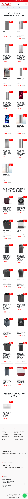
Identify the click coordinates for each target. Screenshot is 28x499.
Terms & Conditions (11, 495)
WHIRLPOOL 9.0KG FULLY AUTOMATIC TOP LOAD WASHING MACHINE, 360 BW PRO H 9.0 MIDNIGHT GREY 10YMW (7, 331)
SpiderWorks (16, 497)
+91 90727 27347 (6, 465)
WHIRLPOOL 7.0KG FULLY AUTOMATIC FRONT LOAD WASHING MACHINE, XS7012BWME (21, 331)
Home (3, 431)
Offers (3, 438)
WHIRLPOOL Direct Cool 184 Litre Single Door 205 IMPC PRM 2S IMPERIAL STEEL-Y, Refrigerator (21, 34)
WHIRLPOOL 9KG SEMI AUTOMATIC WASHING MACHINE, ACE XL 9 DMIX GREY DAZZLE (21, 306)
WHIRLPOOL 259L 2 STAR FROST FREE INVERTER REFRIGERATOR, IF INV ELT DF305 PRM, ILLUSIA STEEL (21, 153)
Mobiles (16, 438)
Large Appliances (18, 439)
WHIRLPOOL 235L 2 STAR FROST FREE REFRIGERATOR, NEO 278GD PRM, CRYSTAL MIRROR (7, 152)
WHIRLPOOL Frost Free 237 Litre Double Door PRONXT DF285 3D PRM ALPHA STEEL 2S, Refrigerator (7, 104)
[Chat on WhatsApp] (25, 496)
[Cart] (20, 4)
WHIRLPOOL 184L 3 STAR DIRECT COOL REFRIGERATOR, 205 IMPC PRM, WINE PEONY (21, 104)
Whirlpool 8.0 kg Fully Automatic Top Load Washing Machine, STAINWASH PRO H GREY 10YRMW (7, 257)
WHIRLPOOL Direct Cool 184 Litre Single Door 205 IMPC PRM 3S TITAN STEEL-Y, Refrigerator (7, 57)
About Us (4, 432)
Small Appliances (18, 436)
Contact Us (5, 434)
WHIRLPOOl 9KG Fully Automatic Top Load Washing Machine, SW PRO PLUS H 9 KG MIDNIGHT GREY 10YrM (7, 381)
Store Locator (5, 436)
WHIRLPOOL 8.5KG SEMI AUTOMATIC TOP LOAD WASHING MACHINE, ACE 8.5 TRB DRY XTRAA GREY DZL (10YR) (7, 356)
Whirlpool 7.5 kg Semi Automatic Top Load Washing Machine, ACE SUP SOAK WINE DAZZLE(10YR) (7, 209)
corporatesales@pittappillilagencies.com (12, 467)
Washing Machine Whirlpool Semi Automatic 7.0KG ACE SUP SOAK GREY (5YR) (21, 232)
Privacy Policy (18, 495)
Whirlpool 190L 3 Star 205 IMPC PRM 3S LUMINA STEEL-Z (7, 33)
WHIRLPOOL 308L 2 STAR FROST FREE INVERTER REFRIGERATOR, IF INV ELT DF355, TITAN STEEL (7, 177)
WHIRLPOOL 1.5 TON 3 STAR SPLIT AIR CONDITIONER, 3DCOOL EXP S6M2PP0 (7, 414)
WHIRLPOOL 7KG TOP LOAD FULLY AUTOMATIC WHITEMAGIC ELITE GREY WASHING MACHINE (7, 307)
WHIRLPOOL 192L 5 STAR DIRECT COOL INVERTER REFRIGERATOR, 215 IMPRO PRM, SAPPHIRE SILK (7, 128)
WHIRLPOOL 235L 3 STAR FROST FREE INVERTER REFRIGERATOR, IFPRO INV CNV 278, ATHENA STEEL (20, 128)
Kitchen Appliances (19, 431)
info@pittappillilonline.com (9, 453)
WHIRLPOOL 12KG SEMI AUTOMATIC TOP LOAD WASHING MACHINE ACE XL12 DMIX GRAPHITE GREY (7, 282)
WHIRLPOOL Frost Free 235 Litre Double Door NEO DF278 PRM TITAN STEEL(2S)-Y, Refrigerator (21, 81)
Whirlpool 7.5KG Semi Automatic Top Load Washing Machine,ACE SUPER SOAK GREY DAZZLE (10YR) (7, 233)
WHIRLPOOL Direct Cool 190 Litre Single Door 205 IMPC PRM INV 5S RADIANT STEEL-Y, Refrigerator (21, 57)
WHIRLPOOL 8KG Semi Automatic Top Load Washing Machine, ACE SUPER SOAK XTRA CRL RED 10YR (21, 380)
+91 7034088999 (18, 1)
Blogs (3, 439)
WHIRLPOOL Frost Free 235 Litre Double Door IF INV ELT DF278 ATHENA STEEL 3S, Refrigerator (7, 81)
